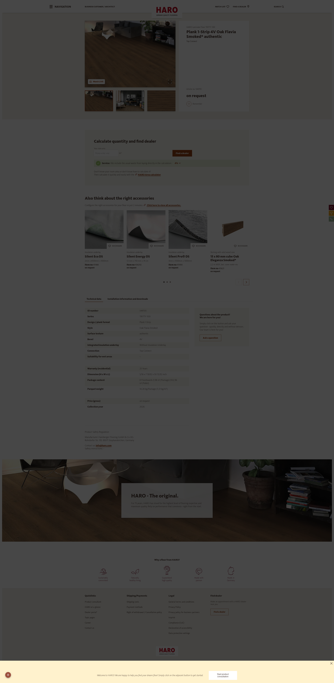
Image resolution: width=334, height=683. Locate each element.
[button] (331, 207)
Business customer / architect (100, 7)
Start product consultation (223, 675)
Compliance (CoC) (176, 622)
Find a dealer (182, 153)
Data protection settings (179, 633)
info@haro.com (104, 445)
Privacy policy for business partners (184, 612)
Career (88, 622)
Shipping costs (133, 602)
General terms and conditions (181, 602)
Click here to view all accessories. (164, 205)
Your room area (99, 148)
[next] (246, 282)
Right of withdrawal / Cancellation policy (144, 612)
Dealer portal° (91, 612)
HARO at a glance (92, 607)
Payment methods (135, 607)
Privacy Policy (175, 607)
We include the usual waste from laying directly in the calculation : (142, 163)
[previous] (239, 282)
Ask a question (210, 337)
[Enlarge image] (170, 81)
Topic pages (90, 617)
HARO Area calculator (149, 174)
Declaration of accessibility (180, 628)
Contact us (89, 628)
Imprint (172, 617)
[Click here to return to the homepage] (167, 651)
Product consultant (93, 602)
